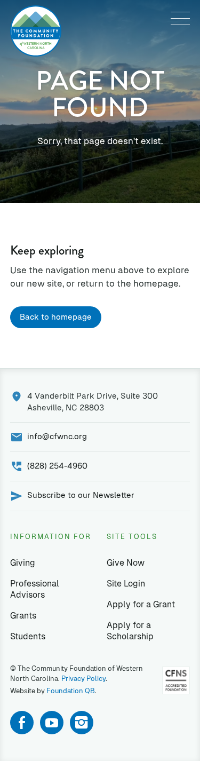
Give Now (126, 563)
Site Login (126, 583)
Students (27, 636)
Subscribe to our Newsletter (80, 495)
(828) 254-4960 (57, 465)
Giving (22, 563)
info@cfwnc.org (57, 436)
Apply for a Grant (141, 604)
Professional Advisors (34, 589)
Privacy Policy (83, 679)
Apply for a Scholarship (130, 630)
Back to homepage (56, 316)
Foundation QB (70, 691)
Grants (23, 616)
